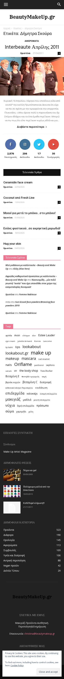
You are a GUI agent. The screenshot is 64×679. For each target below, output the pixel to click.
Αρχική (6, 28)
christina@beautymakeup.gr (39, 633)
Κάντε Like (10, 140)
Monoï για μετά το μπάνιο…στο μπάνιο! (29, 213)
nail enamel (43, 359)
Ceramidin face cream (17, 182)
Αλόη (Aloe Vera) (21, 268)
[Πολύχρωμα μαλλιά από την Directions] (11, 491)
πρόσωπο (43, 405)
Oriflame (23, 364)
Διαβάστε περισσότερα (30, 126)
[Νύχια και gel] (11, 475)
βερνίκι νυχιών (12, 382)
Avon (17, 335)
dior (34, 335)
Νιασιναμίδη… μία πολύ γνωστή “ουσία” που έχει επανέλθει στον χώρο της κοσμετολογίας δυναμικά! (30, 283)
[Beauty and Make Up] (32, 17)
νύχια (10, 405)
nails (8, 365)
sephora (50, 365)
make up (41, 352)
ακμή (44, 376)
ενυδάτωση (41, 387)
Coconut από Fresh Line (18, 197)
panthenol (39, 365)
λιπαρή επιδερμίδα (48, 394)
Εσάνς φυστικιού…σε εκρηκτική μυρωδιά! (31, 228)
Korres (37, 341)
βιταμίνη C (30, 382)
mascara (29, 358)
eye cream (10, 341)
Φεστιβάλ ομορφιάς (30, 376)
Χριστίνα (25, 53)
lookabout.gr (17, 353)
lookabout (32, 346)
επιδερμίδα (14, 393)
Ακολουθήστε (25, 140)
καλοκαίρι (32, 393)
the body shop (28, 370)
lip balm (9, 347)
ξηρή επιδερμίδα (25, 405)
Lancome (47, 341)
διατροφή (45, 382)
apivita (8, 335)
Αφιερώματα (32, 41)
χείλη (31, 411)
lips (17, 347)
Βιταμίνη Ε (12, 376)
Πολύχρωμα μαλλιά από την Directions (36, 488)
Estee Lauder (46, 335)
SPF (15, 371)
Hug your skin (12, 243)
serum (8, 371)
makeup (12, 358)
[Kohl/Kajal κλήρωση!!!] (11, 508)
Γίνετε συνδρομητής (54, 141)
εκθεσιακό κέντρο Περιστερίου (19, 388)
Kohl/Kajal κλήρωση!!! (34, 503)
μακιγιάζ (12, 399)
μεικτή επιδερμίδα (42, 400)
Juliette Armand (25, 341)
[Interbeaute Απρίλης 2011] (32, 76)
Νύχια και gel (29, 470)
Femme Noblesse (28, 294)
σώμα (9, 411)
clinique (26, 335)
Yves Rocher (46, 370)
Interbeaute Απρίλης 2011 (32, 47)
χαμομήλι (21, 411)
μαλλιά (27, 399)
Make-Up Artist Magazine (17, 451)
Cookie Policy (17, 665)
